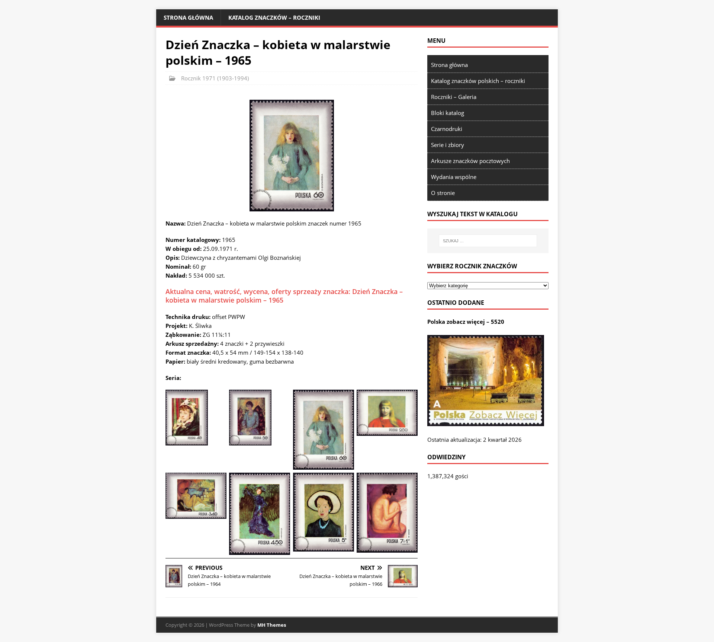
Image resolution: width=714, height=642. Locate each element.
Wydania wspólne (453, 177)
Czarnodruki (446, 128)
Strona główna (188, 17)
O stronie (443, 193)
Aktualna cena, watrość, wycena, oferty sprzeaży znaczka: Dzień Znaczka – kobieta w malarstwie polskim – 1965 (284, 295)
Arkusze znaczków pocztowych (470, 161)
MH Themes (271, 625)
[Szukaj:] (488, 240)
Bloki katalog (447, 112)
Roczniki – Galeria (453, 96)
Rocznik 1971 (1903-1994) (215, 78)
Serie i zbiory (447, 144)
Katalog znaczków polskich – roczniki (478, 80)
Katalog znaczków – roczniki (274, 17)
